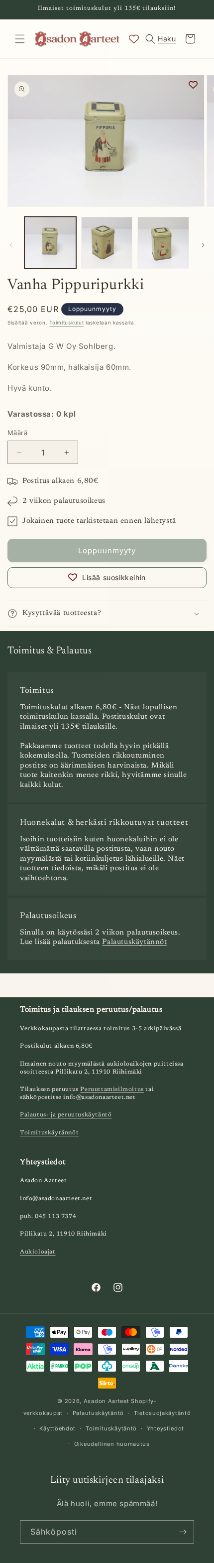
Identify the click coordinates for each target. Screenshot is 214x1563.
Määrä (17, 433)
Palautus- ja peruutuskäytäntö (65, 1115)
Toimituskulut (66, 322)
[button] (20, 39)
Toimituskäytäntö (111, 1428)
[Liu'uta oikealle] (203, 245)
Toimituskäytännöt (49, 1133)
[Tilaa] (183, 1532)
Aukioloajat (38, 1252)
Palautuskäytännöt (134, 942)
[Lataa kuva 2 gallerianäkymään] (107, 243)
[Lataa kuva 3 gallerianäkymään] (163, 243)
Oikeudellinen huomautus (112, 1443)
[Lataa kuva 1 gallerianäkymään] (50, 243)
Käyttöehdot (57, 1428)
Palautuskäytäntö (98, 1412)
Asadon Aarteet (106, 1401)
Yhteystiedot (165, 1428)
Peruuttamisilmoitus (111, 1090)
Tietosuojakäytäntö (162, 1412)
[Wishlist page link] (134, 39)
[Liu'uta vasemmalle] (11, 245)
